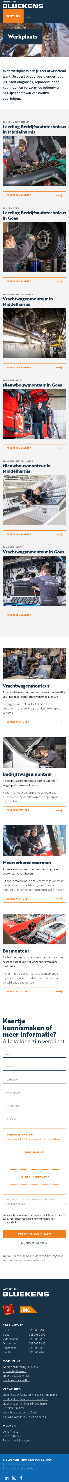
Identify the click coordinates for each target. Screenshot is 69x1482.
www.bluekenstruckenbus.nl (21, 1468)
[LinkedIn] (6, 1478)
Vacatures (13, 16)
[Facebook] (21, 1478)
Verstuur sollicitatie (34, 1234)
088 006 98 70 (37, 1339)
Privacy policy (12, 1464)
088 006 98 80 (37, 1343)
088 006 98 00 (37, 1330)
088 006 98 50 (37, 1334)
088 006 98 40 (37, 1348)
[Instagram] (14, 1478)
